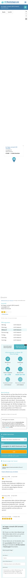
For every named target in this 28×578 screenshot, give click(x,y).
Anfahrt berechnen (15, 153)
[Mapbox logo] (3, 297)
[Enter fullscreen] (26, 19)
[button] (14, 160)
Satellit (10, 12)
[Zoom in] (26, 12)
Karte (3, 12)
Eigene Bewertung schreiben (10, 471)
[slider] (6, 312)
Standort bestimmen (25, 439)
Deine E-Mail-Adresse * (7, 561)
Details (7, 153)
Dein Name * (5, 555)
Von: (2, 436)
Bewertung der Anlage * (8, 550)
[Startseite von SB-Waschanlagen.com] (10, 3)
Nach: (2, 443)
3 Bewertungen (5, 314)
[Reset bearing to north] (26, 16)
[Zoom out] (26, 14)
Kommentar (5, 567)
